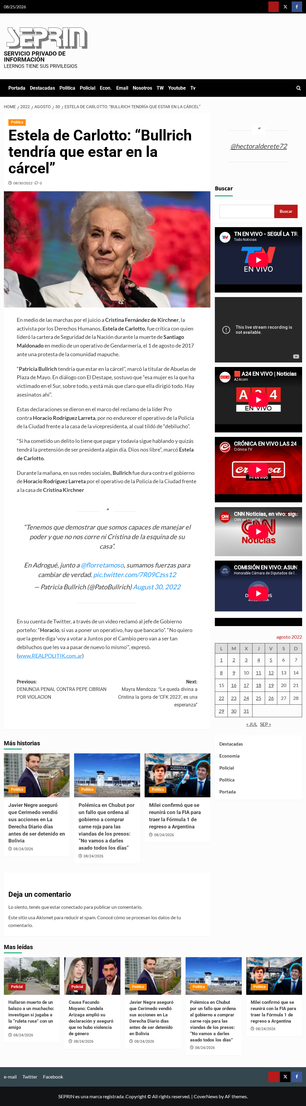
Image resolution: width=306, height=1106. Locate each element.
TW (160, 88)
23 (233, 698)
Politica (67, 88)
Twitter (29, 1076)
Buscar (224, 188)
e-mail (10, 1076)
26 (271, 698)
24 (246, 698)
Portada (16, 88)
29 (221, 711)
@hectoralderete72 (258, 146)
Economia (229, 755)
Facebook (53, 1076)
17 (246, 685)
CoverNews (206, 1096)
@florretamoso (102, 565)
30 (233, 711)
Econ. (106, 88)
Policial (87, 88)
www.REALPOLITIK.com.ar (50, 655)
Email (122, 88)
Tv (192, 88)
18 (258, 685)
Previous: (61, 689)
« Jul (251, 724)
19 (271, 685)
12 (271, 672)
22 (221, 698)
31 (246, 711)
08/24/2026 (23, 849)
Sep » (265, 724)
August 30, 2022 (156, 587)
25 (258, 698)
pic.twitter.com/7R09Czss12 (134, 574)
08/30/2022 (23, 183)
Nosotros (142, 88)
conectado (72, 907)
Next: (158, 693)
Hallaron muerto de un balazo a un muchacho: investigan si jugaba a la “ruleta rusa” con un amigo (31, 1015)
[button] (298, 88)
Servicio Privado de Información (34, 56)
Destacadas (42, 88)
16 (233, 685)
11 (258, 672)
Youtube (177, 88)
